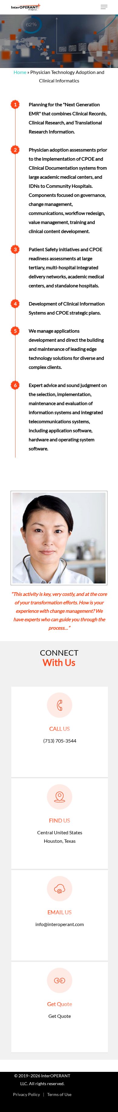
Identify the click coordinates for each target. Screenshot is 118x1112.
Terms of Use (59, 1094)
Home (20, 72)
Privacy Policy (26, 1094)
